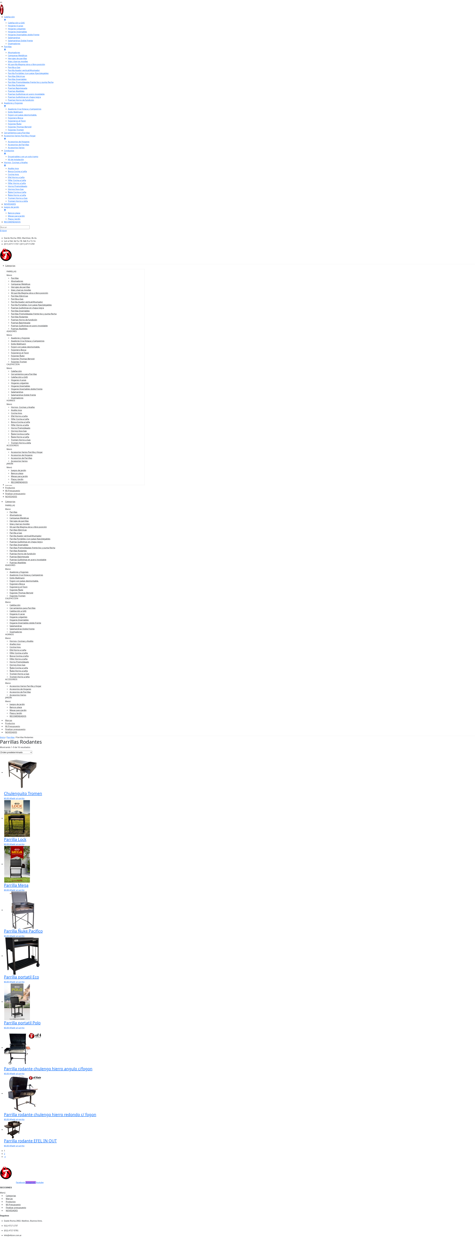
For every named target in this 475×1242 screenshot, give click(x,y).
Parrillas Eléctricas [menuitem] (16, 76)
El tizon (3, 230)
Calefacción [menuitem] (9, 18)
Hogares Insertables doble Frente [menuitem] (23, 34)
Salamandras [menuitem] (14, 37)
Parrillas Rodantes (19, 316)
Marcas (8, 720)
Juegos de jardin (18, 470)
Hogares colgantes (20, 383)
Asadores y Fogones (20, 338)
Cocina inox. (16, 413)
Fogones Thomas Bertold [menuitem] (19, 126)
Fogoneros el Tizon (20, 352)
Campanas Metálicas (20, 284)
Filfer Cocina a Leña (20, 419)
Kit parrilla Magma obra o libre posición (29, 293)
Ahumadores (17, 281)
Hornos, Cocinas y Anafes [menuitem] (16, 164)
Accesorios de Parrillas (21, 458)
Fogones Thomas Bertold (23, 358)
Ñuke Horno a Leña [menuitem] (17, 195)
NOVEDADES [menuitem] (10, 204)
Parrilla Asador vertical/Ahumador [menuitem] (24, 70)
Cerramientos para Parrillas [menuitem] (17, 132)
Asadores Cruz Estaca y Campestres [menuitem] (24, 109)
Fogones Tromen (19, 361)
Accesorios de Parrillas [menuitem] (18, 144)
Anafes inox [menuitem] (13, 168)
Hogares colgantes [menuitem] (17, 28)
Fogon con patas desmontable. (25, 347)
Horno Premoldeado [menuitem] (17, 186)
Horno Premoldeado (20, 428)
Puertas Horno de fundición (24, 319)
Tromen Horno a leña (21, 442)
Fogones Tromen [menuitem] (16, 129)
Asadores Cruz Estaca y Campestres (27, 341)
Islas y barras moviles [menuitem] (18, 61)
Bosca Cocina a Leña (20, 422)
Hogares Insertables (20, 386)
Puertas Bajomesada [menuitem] (17, 88)
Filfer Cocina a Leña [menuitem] (17, 180)
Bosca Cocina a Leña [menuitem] (17, 171)
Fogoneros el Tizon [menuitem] (17, 121)
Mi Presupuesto (12, 726)
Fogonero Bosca (18, 349)
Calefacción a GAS (19, 377)
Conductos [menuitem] (9, 152)
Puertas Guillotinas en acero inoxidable (29, 325)
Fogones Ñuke (17, 355)
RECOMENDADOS (19, 482)
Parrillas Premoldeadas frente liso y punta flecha (34, 313)
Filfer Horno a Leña (20, 425)
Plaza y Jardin (17, 479)
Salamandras (17, 392)
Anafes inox (16, 410)
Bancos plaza (17, 473)
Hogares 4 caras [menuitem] (15, 25)
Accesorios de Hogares (22, 455)
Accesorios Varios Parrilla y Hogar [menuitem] (20, 137)
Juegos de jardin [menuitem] (11, 208)
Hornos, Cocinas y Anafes (23, 407)
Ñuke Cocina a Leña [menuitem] (17, 192)
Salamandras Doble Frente (23, 395)
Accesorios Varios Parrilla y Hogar (27, 452)
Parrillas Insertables (20, 310)
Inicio (2, 737)
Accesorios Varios (19, 461)
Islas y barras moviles (21, 290)
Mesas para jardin (19, 476)
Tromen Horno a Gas (21, 440)
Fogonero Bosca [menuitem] (15, 118)
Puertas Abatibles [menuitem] (16, 91)
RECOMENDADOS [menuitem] (12, 222)
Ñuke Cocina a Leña (20, 434)
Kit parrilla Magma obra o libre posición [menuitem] (26, 64)
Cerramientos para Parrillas (24, 374)
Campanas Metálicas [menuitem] (17, 55)
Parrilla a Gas (17, 299)
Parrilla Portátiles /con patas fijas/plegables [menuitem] (28, 73)
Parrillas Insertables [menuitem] (17, 79)
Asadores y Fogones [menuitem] (13, 104)
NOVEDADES (11, 732)
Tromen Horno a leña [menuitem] (18, 201)
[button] (75, 275)
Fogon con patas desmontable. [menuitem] (22, 115)
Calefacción (16, 371)
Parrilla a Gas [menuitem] (14, 67)
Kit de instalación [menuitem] (16, 159)
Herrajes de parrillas (20, 287)
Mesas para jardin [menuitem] (16, 216)
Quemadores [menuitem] (14, 43)
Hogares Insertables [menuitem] (17, 31)
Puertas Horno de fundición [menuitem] (21, 100)
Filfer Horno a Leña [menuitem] (17, 183)
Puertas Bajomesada (20, 322)
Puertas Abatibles (19, 328)
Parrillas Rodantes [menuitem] (16, 85)
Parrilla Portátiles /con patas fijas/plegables (31, 305)
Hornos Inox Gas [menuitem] (16, 189)
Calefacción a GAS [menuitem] (16, 22)
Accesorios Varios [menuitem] (16, 147)
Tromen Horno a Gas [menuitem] (17, 198)
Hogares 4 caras (18, 380)
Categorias (10, 501)
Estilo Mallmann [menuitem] (15, 112)
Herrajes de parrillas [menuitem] (17, 58)
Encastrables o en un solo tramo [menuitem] (23, 156)
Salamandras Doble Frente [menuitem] (20, 40)
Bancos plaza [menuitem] (14, 213)
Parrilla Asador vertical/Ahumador (27, 302)
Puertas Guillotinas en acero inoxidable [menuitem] (26, 94)
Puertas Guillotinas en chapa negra (27, 308)
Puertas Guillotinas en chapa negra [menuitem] (24, 97)
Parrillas (15, 278)
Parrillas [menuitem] (8, 48)
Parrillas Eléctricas (19, 296)
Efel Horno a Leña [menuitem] (16, 177)
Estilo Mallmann (18, 344)
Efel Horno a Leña (19, 416)
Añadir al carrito (16, 798)
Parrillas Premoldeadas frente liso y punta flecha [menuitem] (30, 82)
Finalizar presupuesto (15, 729)
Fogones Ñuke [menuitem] (14, 123)
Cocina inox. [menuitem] (13, 174)
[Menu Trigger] (1, 2)
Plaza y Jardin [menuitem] (14, 219)
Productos (10, 723)
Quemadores (17, 398)
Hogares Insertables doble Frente (26, 389)
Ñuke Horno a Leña (20, 437)
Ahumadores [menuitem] (14, 52)
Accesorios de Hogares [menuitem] (18, 141)
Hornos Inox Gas (19, 431)
